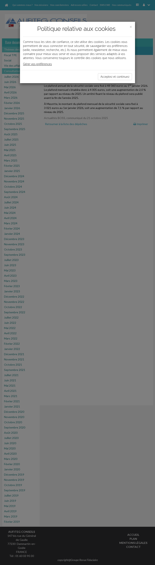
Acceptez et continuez (115, 77)
